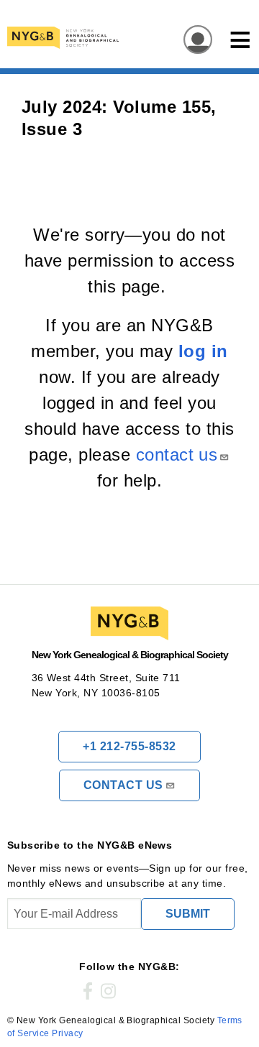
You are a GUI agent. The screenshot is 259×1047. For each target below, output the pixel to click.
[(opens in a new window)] (87, 991)
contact (177, 454)
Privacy (67, 1033)
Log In (193, 40)
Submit (187, 914)
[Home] (118, 38)
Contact (123, 785)
